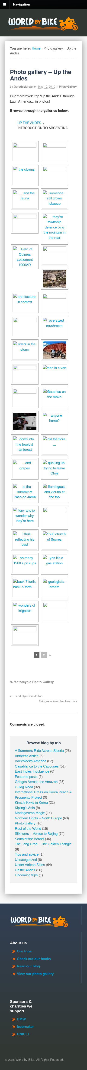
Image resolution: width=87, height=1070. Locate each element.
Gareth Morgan (23, 86)
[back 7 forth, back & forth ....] (24, 587)
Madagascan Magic (30, 813)
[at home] (24, 421)
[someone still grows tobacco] (54, 199)
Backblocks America (30, 761)
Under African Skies (30, 865)
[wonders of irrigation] (24, 611)
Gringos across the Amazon (57, 701)
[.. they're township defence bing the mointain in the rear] (54, 227)
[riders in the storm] (24, 350)
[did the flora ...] (54, 445)
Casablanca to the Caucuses (37, 766)
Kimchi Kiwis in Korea (31, 802)
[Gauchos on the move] (54, 397)
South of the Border (29, 839)
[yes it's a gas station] (54, 563)
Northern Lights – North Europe (38, 818)
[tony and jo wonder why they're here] (24, 516)
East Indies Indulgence (32, 771)
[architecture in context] (24, 302)
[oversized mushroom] (54, 326)
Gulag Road (24, 787)
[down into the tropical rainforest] (24, 445)
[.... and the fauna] (24, 199)
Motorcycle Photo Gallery (34, 681)
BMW (21, 1019)
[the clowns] (24, 175)
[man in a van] (54, 373)
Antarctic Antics (27, 756)
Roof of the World (28, 828)
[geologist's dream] (54, 587)
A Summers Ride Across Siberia (39, 751)
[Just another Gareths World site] (43, 28)
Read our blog (28, 966)
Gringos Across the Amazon (36, 782)
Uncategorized (26, 860)
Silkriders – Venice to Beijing (36, 834)
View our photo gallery (35, 974)
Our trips (24, 951)
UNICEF (23, 1034)
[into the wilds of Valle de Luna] (54, 278)
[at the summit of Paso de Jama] (24, 492)
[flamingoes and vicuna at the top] (54, 492)
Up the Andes (25, 870)
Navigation (21, 4)
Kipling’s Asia (25, 808)
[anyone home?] (54, 421)
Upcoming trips (26, 875)
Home (36, 48)
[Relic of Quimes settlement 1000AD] (24, 257)
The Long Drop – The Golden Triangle (43, 844)
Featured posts (26, 777)
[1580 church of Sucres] (54, 540)
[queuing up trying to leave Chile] (54, 468)
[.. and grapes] (24, 468)
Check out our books (34, 959)
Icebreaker (25, 1027)
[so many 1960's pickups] (24, 563)
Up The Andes (29, 122)
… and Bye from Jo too (26, 696)
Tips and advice (27, 854)
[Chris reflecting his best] (24, 540)
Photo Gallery (68, 86)
